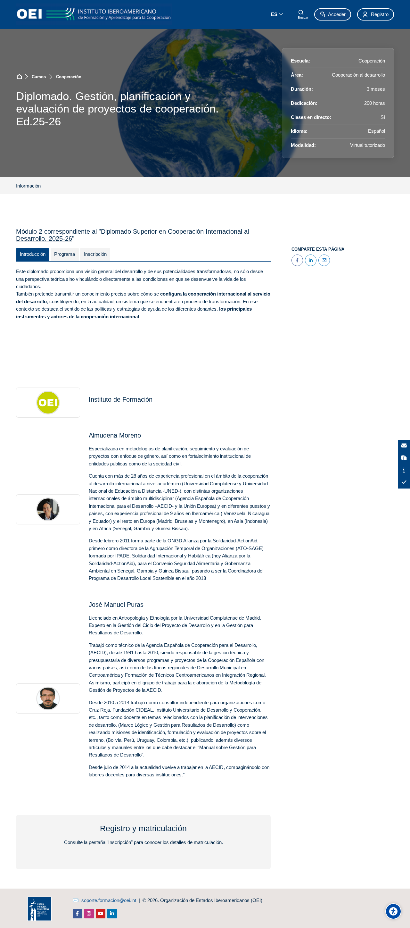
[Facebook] (297, 260)
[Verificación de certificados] (404, 482)
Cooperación (68, 76)
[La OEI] (404, 470)
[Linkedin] (112, 913)
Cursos (39, 76)
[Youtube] (100, 913)
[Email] (324, 260)
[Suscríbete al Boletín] (404, 458)
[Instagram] (89, 913)
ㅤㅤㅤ (49, 185)
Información (28, 185)
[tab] (32, 254)
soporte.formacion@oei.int (108, 900)
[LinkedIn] (310, 260)
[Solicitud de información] (404, 446)
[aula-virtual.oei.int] (94, 14)
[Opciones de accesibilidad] (393, 911)
